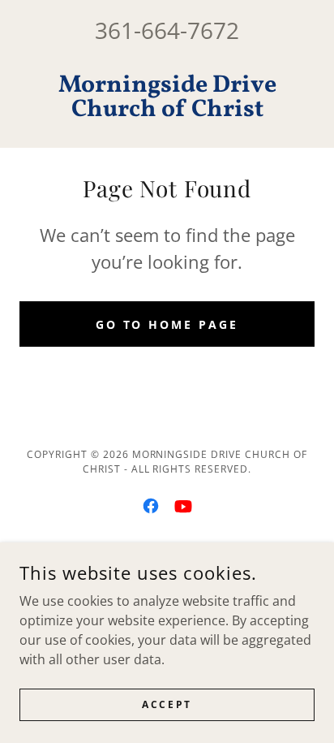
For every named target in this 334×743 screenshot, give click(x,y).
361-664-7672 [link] (167, 30)
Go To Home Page (167, 324)
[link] (167, 97)
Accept (166, 704)
